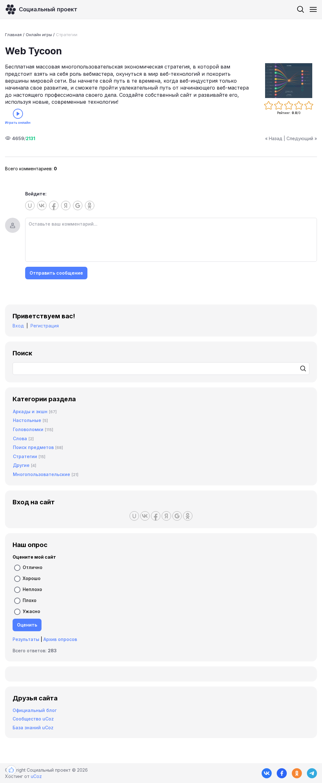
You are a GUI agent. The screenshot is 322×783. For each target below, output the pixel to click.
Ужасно (31, 611)
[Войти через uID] (30, 205)
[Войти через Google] (77, 205)
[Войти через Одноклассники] (89, 205)
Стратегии (66, 34)
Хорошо (32, 578)
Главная (13, 34)
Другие (21, 465)
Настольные (27, 420)
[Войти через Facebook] (53, 205)
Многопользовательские (41, 474)
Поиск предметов (33, 447)
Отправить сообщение (56, 273)
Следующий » (301, 138)
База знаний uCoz (33, 727)
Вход (18, 325)
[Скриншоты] (288, 80)
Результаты (26, 639)
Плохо (29, 600)
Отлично (32, 567)
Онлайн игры (39, 34)
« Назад (273, 138)
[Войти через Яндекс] (65, 205)
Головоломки (28, 429)
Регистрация (45, 325)
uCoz (36, 776)
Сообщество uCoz (33, 718)
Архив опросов (60, 639)
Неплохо (32, 589)
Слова (20, 438)
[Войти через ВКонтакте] (42, 205)
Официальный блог (35, 710)
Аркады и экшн (30, 411)
